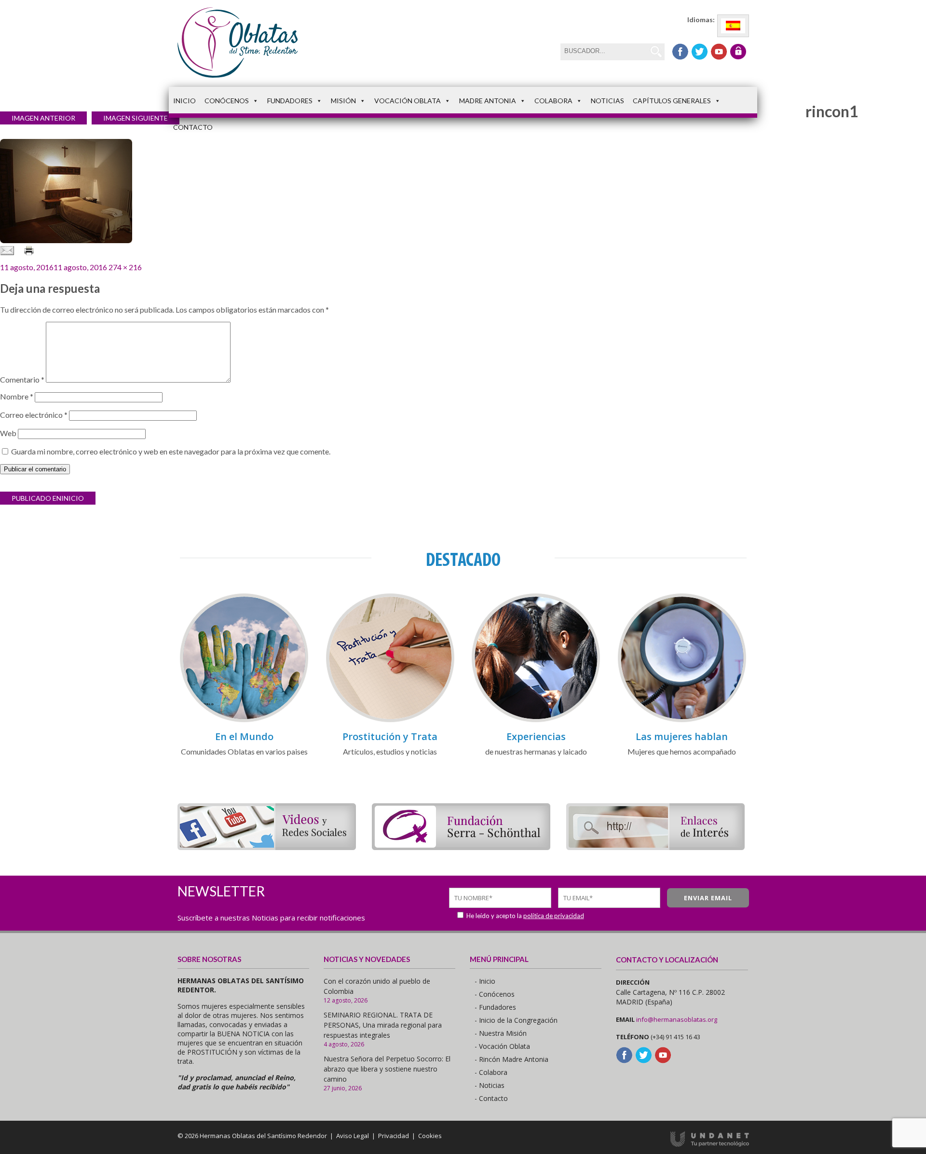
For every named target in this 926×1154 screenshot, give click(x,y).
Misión (343, 100)
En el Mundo (244, 736)
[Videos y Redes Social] (266, 847)
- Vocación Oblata (502, 1046)
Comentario (22, 379)
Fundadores (290, 100)
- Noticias (489, 1085)
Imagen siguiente (135, 118)
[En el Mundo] (244, 720)
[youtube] (718, 51)
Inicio (184, 100)
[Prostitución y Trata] (390, 720)
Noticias (607, 100)
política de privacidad (553, 916)
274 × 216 (125, 267)
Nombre (16, 396)
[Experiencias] (536, 720)
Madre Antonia (487, 100)
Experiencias (536, 736)
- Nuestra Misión (501, 1033)
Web (8, 433)
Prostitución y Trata (389, 736)
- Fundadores (495, 1007)
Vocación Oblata (407, 100)
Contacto (193, 127)
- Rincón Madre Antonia (511, 1059)
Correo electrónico (34, 414)
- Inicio (485, 981)
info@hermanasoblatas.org (676, 1019)
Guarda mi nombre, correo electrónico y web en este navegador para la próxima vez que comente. (170, 451)
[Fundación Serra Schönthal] (461, 847)
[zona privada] (738, 51)
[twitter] (699, 51)
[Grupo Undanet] (709, 1144)
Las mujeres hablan (682, 736)
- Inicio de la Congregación (516, 1020)
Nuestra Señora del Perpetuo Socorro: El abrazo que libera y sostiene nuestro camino (387, 1069)
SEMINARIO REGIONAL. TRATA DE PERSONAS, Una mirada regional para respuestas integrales (383, 1025)
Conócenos (226, 100)
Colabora (553, 100)
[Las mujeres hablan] (682, 720)
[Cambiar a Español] (733, 25)
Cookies (430, 1135)
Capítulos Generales (672, 100)
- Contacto (491, 1098)
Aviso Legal (352, 1135)
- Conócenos (495, 994)
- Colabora (491, 1072)
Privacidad (393, 1135)
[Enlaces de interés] (655, 847)
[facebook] (680, 51)
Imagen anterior (43, 118)
